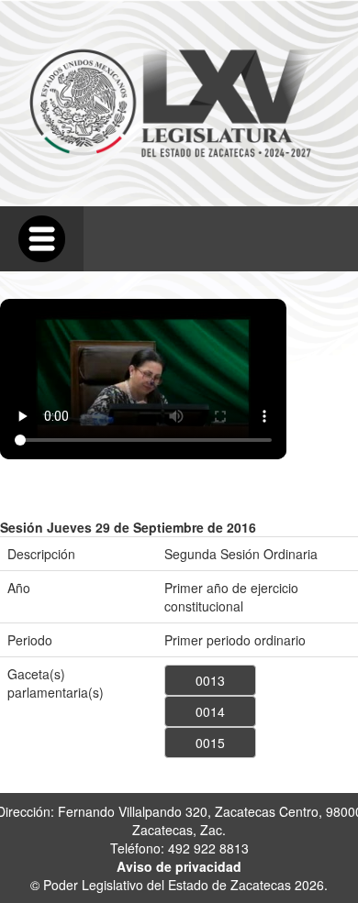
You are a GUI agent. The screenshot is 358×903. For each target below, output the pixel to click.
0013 (210, 680)
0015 (210, 742)
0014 (210, 711)
